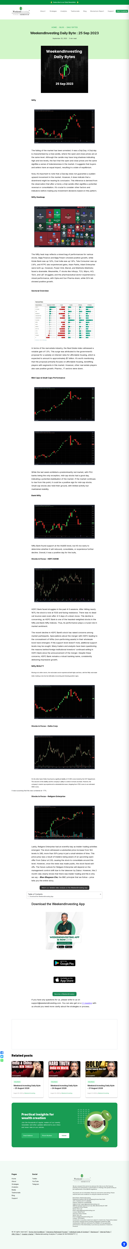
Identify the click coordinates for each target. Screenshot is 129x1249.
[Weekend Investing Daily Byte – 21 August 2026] (101, 1069)
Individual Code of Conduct (79, 1232)
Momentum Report (97, 11)
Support (111, 11)
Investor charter (27, 1234)
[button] (64, 888)
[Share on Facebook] (1, 1052)
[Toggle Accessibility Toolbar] (124, 1244)
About (42, 11)
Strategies (53, 11)
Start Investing (122, 11)
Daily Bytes (72, 27)
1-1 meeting (87, 1003)
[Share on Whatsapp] (1, 1060)
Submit (64, 1135)
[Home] (21, 11)
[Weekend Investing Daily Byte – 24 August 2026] (64, 1069)
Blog (85, 11)
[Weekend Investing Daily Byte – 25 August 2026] (27, 1069)
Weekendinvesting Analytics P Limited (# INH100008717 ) (55, 1234)
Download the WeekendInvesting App (41, 896)
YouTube (35, 1181)
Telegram (35, 1184)
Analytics (63, 11)
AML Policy (16, 1234)
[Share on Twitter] (1, 1056)
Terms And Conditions (36, 1232)
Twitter (34, 1179)
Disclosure (94, 1232)
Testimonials (75, 11)
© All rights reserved (19, 1232)
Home (54, 27)
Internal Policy (105, 1232)
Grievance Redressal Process (56, 1232)
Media (14, 1190)
